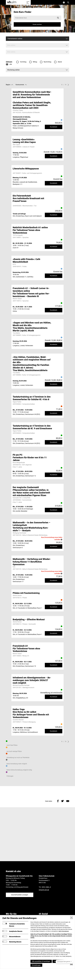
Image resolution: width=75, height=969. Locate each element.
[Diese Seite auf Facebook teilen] (58, 800)
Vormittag (23, 62)
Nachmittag (47, 62)
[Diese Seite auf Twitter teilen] (62, 800)
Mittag (35, 62)
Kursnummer (20, 85)
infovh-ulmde (44, 890)
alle (11, 64)
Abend (60, 62)
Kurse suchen (37, 24)
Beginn (8, 85)
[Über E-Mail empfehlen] (67, 800)
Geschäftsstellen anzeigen (19, 895)
